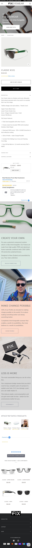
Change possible (9, 330)
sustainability (10, 404)
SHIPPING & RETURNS (6, 156)
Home (2, 35)
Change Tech (4, 152)
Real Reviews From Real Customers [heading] (13, 178)
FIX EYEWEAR (15, 537)
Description (4, 95)
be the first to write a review (16, 455)
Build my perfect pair (11, 263)
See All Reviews (7, 179)
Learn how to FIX (11, 27)
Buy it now (16, 88)
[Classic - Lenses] (24, 493)
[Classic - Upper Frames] (8, 471)
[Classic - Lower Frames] (24, 471)
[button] (27, 181)
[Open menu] (3, 3)
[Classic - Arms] (8, 493)
